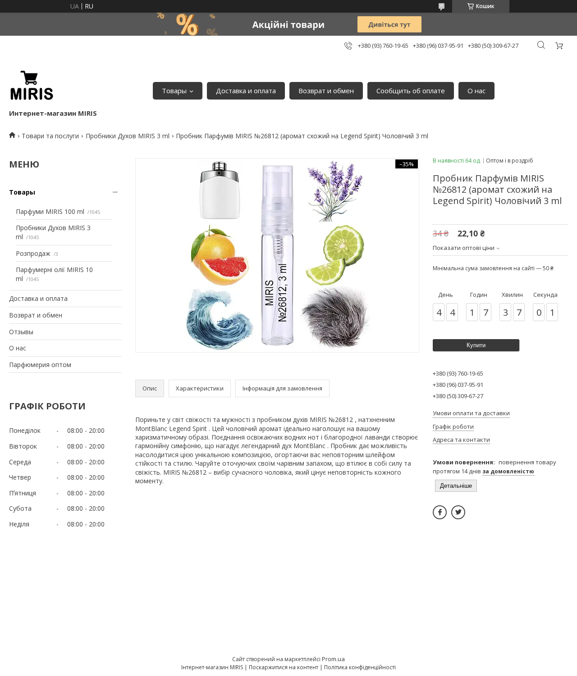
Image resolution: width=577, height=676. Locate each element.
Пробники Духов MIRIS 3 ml (127, 136)
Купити (476, 345)
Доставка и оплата (246, 90)
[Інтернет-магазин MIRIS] (31, 86)
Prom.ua (333, 659)
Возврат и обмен (326, 90)
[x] (458, 512)
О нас (476, 90)
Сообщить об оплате (410, 90)
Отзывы (21, 331)
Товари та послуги (50, 136)
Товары (174, 90)
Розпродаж (33, 253)
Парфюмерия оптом (40, 364)
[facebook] (440, 512)
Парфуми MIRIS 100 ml (50, 211)
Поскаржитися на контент (283, 667)
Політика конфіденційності (360, 667)
